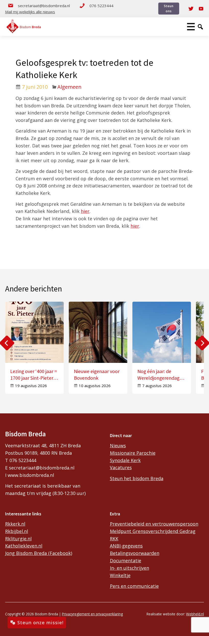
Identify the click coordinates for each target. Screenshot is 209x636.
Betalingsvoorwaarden (134, 553)
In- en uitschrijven (129, 568)
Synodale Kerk (125, 460)
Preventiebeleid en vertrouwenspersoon (154, 524)
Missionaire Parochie (132, 453)
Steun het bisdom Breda (136, 478)
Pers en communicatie (134, 586)
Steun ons (169, 8)
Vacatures (121, 467)
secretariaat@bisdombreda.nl (44, 5)
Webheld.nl (195, 614)
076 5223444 (101, 5)
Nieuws (118, 445)
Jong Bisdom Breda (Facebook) (38, 553)
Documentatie (125, 560)
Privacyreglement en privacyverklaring (92, 614)
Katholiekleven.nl (23, 546)
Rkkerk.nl (15, 524)
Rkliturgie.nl (18, 539)
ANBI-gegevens (126, 546)
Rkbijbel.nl (16, 531)
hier (85, 211)
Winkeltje (120, 575)
